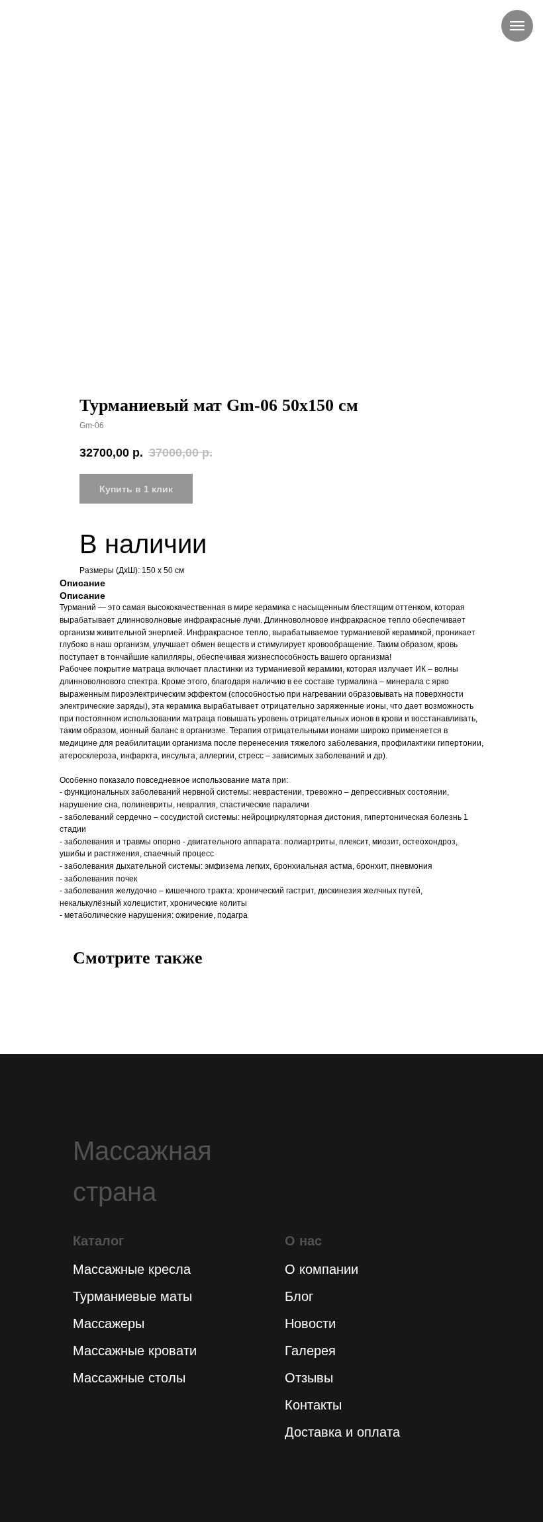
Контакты (313, 1405)
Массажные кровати (135, 1350)
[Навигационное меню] (517, 25)
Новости (310, 1323)
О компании (321, 1269)
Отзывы (309, 1377)
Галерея (310, 1350)
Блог (299, 1296)
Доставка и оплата (342, 1432)
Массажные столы (129, 1377)
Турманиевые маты (132, 1296)
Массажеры (108, 1323)
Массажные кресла (132, 1269)
